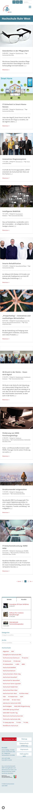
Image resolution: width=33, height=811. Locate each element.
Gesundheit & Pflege (21, 266)
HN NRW (26, 551)
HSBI (4, 696)
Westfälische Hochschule (10, 725)
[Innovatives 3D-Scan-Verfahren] (5, 604)
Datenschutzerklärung (24, 743)
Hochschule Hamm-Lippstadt (12, 683)
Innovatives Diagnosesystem (14, 159)
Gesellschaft (5, 493)
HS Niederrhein (13, 696)
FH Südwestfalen (8, 664)
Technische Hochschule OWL (12, 719)
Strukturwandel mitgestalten (14, 489)
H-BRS (17, 664)
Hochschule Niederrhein (10, 687)
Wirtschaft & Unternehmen (13, 322)
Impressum (24, 749)
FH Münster (22, 552)
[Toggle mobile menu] (30, 7)
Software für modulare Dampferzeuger (16, 614)
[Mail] (17, 2)
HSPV (9, 441)
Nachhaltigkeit (7, 706)
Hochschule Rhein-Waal (10, 690)
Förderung (18, 438)
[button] (3, 807)
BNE (12, 651)
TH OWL (25, 722)
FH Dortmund (7, 661)
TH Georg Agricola (8, 722)
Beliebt (9, 599)
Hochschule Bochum (18, 439)
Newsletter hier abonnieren (10, 739)
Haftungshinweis (24, 754)
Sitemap (24, 739)
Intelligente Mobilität (11, 211)
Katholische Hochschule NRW (12, 703)
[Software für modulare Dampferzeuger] (5, 613)
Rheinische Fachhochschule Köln (13, 716)
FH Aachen (16, 552)
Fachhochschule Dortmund (11, 658)
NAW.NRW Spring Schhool (11, 709)
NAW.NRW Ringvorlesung (22, 706)
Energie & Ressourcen (21, 321)
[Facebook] (14, 2)
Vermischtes (5, 439)
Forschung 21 (19, 214)
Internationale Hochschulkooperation (16, 623)
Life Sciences (19, 161)
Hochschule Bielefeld (9, 667)
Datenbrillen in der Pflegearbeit (15, 51)
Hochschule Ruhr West (8, 55)
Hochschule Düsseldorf (10, 677)
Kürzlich (23, 599)
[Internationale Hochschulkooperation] (5, 622)
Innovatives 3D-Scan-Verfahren (19, 604)
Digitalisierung (19, 53)
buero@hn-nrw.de (7, 760)
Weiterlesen (5, 69)
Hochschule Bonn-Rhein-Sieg (12, 674)
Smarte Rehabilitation (11, 263)
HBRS (23, 664)
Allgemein (6, 651)
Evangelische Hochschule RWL (12, 654)
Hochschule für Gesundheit (11, 680)
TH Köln (14, 554)
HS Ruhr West (16, 700)
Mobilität (4, 215)
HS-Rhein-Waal (23, 693)
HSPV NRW (6, 700)
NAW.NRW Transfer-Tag (10, 713)
